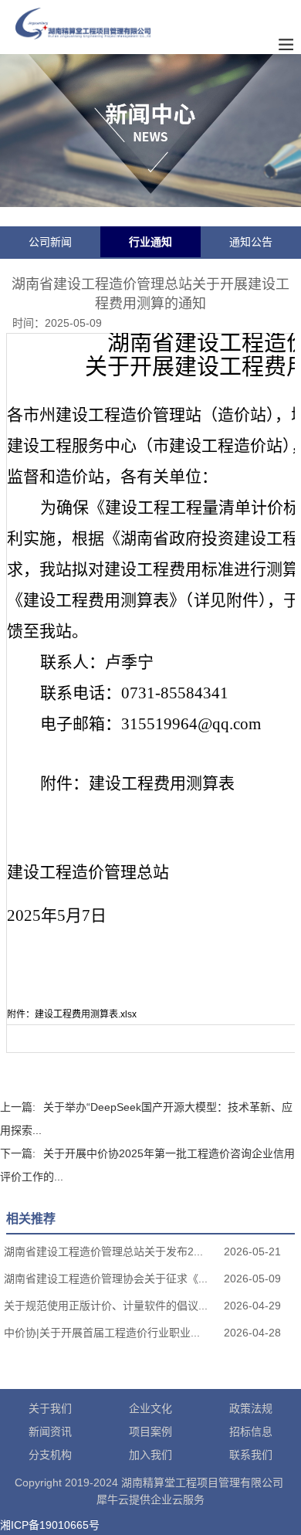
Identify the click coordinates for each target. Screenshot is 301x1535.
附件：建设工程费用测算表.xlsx (72, 1014)
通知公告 (250, 242)
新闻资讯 (50, 1431)
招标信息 (250, 1431)
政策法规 (250, 1408)
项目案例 (150, 1431)
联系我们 (250, 1454)
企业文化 (150, 1408)
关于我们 (50, 1408)
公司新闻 (50, 242)
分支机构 (50, 1454)
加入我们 (150, 1454)
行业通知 (150, 242)
